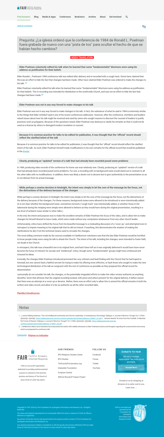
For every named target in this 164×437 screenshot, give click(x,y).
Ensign (26, 151)
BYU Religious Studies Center (70, 355)
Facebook (97, 355)
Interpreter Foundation (67, 368)
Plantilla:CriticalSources (28, 293)
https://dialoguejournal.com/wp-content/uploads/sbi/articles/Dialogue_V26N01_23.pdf (68, 318)
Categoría (22, 335)
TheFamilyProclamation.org (70, 363)
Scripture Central (65, 372)
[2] (42, 94)
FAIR (30, 8)
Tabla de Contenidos (24, 26)
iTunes (95, 359)
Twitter (95, 363)
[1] (26, 83)
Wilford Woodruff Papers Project (71, 377)
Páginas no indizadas (38, 335)
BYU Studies (63, 359)
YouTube (96, 368)
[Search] (126, 17)
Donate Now (131, 367)
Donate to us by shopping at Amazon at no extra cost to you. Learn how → (131, 384)
